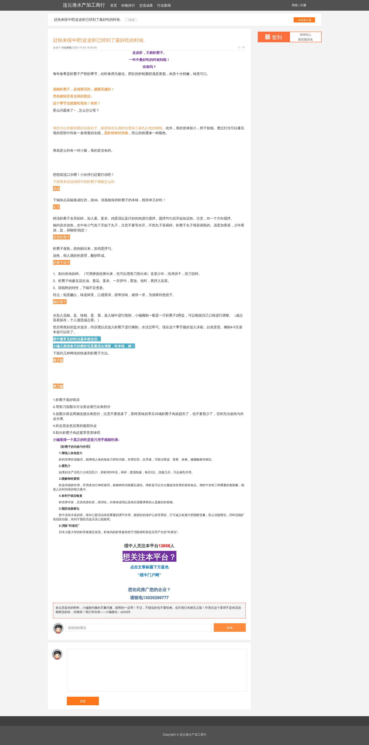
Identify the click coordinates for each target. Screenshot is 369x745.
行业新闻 (164, 5)
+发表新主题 (304, 20)
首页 (113, 5)
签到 (277, 37)
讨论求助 (66, 47)
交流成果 (146, 5)
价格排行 (128, 5)
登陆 (295, 5)
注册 (303, 5)
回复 (83, 701)
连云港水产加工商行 (84, 5)
